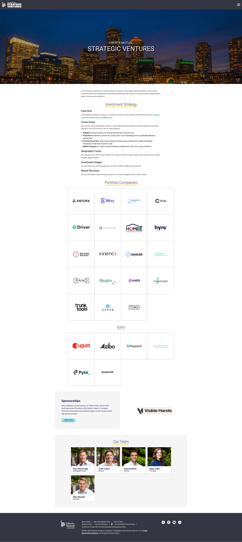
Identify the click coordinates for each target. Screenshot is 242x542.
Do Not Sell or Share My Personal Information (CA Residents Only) (104, 527)
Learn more (68, 420)
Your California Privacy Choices (124, 524)
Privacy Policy (118, 522)
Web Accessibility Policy (102, 522)
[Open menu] (239, 5)
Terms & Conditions (101, 524)
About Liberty (86, 522)
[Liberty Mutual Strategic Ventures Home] (12, 4)
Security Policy (87, 524)
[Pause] (238, 80)
